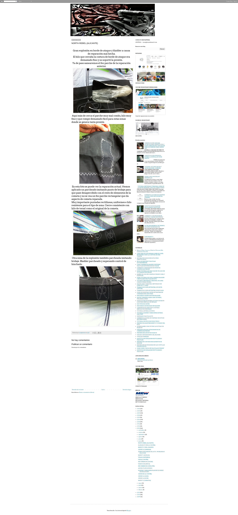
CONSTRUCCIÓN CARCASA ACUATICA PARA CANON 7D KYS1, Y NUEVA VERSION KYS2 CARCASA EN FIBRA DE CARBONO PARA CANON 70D (154, 145)
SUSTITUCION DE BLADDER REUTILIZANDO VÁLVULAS (149, 339)
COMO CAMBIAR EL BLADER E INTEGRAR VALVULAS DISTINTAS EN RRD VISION (148, 265)
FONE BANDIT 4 (148, 236)
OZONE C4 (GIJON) (143, 478)
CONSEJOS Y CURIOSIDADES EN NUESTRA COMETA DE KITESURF (153, 216)
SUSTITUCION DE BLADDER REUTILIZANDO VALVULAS (152, 206)
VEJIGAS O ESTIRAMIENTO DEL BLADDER (148, 334)
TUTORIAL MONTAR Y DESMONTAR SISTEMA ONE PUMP (150, 313)
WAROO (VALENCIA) (144, 464)
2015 (138, 421)
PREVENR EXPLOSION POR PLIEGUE (147, 332)
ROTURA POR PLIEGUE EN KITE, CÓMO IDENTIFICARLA (148, 258)
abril (139, 485)
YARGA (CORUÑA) (143, 459)
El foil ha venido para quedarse (145, 360)
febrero (140, 489)
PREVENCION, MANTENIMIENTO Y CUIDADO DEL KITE (151, 323)
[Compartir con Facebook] (99, 333)
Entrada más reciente (77, 389)
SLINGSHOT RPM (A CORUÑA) (146, 445)
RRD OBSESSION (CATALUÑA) (146, 466)
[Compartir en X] (97, 333)
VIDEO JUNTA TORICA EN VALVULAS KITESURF (150, 348)
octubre (140, 432)
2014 (138, 424)
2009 (138, 496)
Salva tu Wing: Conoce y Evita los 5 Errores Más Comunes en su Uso (150, 251)
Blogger (129, 510)
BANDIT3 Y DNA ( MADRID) (145, 447)
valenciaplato (141, 358)
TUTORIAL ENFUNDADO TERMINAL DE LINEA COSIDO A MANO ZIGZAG (150, 281)
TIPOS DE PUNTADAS (143, 336)
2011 (138, 492)
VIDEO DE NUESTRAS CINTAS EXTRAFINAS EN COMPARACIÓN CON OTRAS (150, 293)
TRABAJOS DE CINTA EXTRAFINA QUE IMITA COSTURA (149, 287)
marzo (140, 487)
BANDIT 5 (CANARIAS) (144, 480)
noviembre (141, 430)
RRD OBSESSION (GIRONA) (145, 461)
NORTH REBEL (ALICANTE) (145, 443)
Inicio (103, 389)
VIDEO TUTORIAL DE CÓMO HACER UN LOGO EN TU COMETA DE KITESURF (151, 271)
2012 (138, 428)
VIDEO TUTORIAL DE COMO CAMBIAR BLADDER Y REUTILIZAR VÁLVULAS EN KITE (150, 278)
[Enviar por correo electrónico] (93, 333)
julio (139, 439)
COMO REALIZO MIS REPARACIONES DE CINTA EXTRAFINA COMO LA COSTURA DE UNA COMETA (150, 255)
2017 (138, 417)
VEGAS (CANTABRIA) (144, 457)
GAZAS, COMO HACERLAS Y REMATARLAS (152, 177)
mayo (140, 483)
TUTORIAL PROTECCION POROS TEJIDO (148, 321)
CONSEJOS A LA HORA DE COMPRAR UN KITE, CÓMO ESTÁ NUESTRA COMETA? (154, 196)
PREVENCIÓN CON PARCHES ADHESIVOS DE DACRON (149, 342)
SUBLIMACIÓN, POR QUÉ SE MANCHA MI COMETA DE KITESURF (148, 330)
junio (140, 441)
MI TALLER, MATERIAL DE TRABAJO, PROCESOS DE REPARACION (154, 226)
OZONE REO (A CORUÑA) (145, 474)
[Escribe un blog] (95, 333)
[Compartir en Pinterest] (100, 333)
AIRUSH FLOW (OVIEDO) (145, 468)
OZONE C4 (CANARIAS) (144, 449)
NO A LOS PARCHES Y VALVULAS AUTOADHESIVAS (146, 262)
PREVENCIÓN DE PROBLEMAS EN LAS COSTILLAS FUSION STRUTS (151, 345)
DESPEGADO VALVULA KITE (145, 316)
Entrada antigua (127, 389)
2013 (138, 426)
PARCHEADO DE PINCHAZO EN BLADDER (148, 305)
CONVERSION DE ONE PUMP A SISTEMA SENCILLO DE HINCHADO (148, 308)
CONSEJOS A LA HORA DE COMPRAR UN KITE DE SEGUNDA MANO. (150, 318)
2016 (138, 419)
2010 (138, 494)
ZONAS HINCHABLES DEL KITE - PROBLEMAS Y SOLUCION (151, 452)
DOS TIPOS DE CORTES (143, 304)
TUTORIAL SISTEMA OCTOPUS (146, 311)
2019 (138, 413)
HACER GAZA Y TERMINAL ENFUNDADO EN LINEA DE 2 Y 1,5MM (149, 284)
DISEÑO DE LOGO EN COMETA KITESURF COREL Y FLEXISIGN (151, 275)
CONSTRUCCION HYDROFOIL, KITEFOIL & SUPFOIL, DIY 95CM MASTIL (153, 157)
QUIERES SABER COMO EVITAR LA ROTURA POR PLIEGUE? (150, 327)
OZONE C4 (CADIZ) (143, 476)
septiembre (141, 434)
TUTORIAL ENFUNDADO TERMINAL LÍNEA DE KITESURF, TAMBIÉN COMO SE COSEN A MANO (151, 187)
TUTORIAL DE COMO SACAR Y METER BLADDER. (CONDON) (152, 167)
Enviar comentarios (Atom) (86, 392)
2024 (138, 408)
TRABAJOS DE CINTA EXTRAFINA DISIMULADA (150, 290)
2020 (138, 411)
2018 (138, 415)
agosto (140, 436)
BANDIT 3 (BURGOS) (144, 455)
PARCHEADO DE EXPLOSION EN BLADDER (148, 295)
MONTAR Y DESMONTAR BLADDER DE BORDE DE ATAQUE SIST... (150, 471)
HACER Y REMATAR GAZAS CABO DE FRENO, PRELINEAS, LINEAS (149, 298)
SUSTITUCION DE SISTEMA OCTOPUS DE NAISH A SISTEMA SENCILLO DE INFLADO (150, 301)
